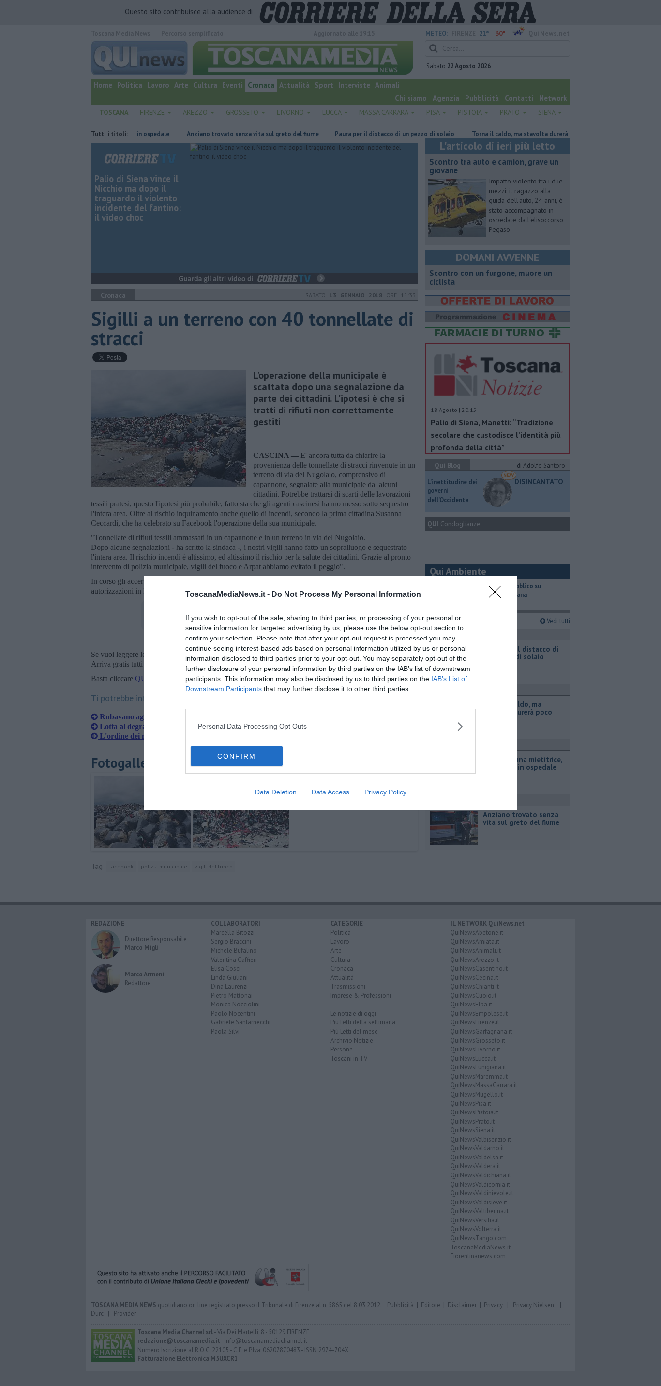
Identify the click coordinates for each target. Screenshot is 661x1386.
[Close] (498, 595)
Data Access (330, 792)
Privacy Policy (385, 792)
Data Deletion (276, 792)
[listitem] (330, 726)
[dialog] (330, 693)
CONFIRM (236, 756)
